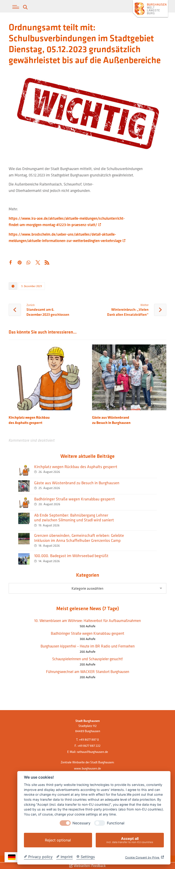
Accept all (129, 840)
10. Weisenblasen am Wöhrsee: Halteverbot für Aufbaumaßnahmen (87, 620)
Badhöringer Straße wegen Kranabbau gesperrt (74, 499)
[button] (16, 7)
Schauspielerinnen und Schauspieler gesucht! (87, 658)
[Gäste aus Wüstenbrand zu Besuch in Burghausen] (24, 486)
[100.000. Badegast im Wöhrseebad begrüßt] (24, 559)
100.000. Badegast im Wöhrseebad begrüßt (71, 555)
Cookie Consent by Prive (142, 857)
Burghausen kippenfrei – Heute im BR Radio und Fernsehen (88, 646)
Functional (115, 823)
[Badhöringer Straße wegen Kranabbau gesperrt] (24, 502)
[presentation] (65, 823)
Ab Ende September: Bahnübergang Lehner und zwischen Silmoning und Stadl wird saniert (74, 517)
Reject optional (58, 840)
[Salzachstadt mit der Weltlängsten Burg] (150, 9)
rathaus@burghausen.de (92, 752)
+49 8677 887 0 (89, 739)
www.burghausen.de (87, 768)
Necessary (81, 823)
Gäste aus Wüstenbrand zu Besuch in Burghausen (76, 482)
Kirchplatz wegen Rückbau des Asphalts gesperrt (75, 466)
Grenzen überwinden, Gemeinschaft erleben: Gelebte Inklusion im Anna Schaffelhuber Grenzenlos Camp (79, 538)
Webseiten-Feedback (89, 865)
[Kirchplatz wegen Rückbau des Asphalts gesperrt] (24, 470)
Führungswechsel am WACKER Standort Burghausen (87, 671)
